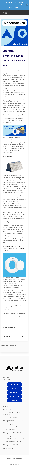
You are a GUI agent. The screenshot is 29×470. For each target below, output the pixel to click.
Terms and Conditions (14, 464)
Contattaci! (14, 400)
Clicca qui (19, 2)
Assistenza (14, 384)
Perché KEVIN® (6, 379)
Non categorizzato (9, 327)
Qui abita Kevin (7, 377)
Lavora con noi (14, 392)
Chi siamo (14, 388)
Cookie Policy (18, 461)
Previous (7, 336)
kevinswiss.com (13, 7)
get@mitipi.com (10, 448)
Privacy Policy (11, 461)
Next (23, 336)
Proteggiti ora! (14, 396)
